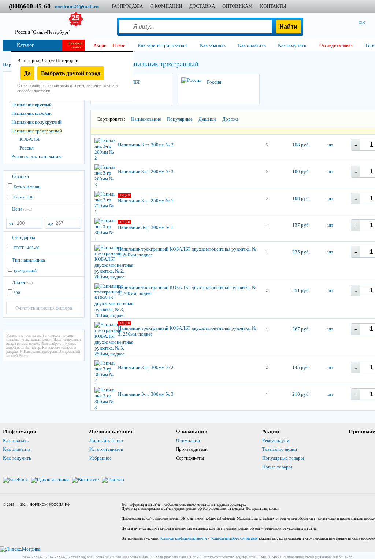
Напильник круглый (31, 104)
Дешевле (207, 119)
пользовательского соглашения (234, 538)
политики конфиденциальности (183, 538)
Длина (22, 282)
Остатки (20, 176)
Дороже (230, 119)
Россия (26, 148)
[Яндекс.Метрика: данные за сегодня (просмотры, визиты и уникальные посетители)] (20, 549)
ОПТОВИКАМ (237, 6)
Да (27, 73)
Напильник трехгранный (36, 131)
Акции (100, 45)
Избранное (100, 458)
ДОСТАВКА (202, 6)
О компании (188, 440)
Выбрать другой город (70, 73)
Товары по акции (279, 449)
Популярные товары (283, 458)
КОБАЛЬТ (29, 139)
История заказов (106, 449)
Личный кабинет (106, 440)
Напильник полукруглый (36, 122)
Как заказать (16, 440)
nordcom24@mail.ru (77, 6)
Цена (22, 209)
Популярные (180, 119)
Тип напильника (28, 260)
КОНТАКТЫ (273, 6)
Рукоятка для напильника (37, 156)
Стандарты (23, 237)
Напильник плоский (31, 113)
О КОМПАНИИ (166, 6)
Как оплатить (16, 449)
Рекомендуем (275, 440)
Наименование (146, 119)
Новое (118, 45)
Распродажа (127, 6)
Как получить (17, 458)
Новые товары (277, 467)
